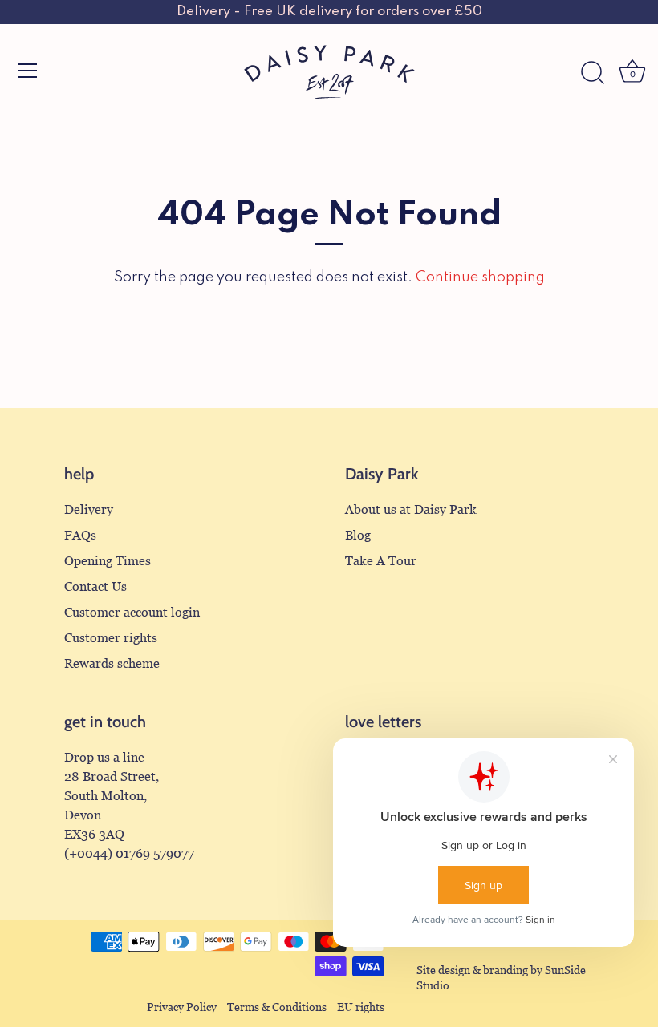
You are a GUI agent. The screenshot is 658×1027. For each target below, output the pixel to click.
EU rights (360, 1007)
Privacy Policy (182, 1007)
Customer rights (110, 637)
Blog (358, 535)
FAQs (80, 535)
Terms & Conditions (277, 1007)
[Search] (592, 73)
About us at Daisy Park (411, 509)
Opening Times (107, 560)
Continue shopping (480, 277)
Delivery (88, 509)
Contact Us (95, 586)
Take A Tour (380, 560)
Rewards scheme (112, 663)
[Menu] (28, 70)
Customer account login (132, 612)
